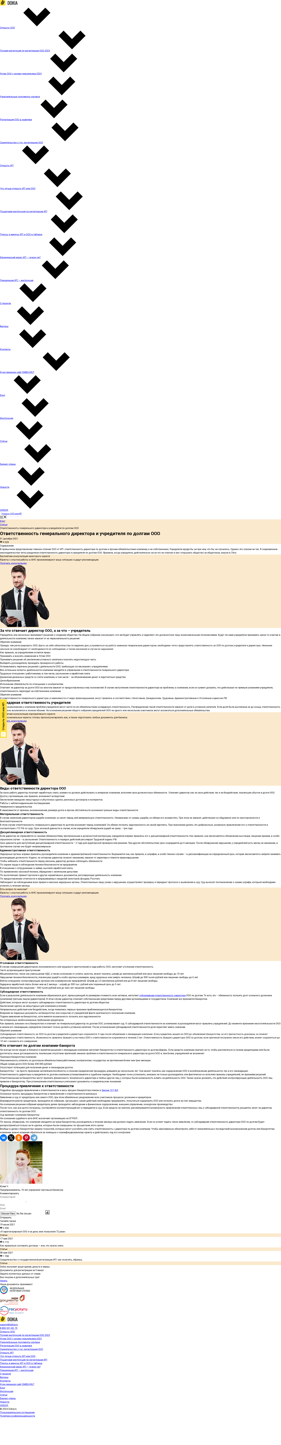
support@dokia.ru (9, 1324)
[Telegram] (33, 1137)
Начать (3, 1280)
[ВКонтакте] (3, 1137)
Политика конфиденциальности (17, 1416)
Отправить (6, 1217)
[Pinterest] (26, 1137)
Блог (2, 521)
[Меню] (3, 517)
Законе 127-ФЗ (110, 1090)
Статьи (3, 524)
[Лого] (9, 4)
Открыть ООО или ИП (11, 514)
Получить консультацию (13, 563)
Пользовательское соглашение (17, 1412)
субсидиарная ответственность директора (162, 995)
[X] (11, 1137)
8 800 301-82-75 (8, 1328)
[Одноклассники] (18, 1137)
